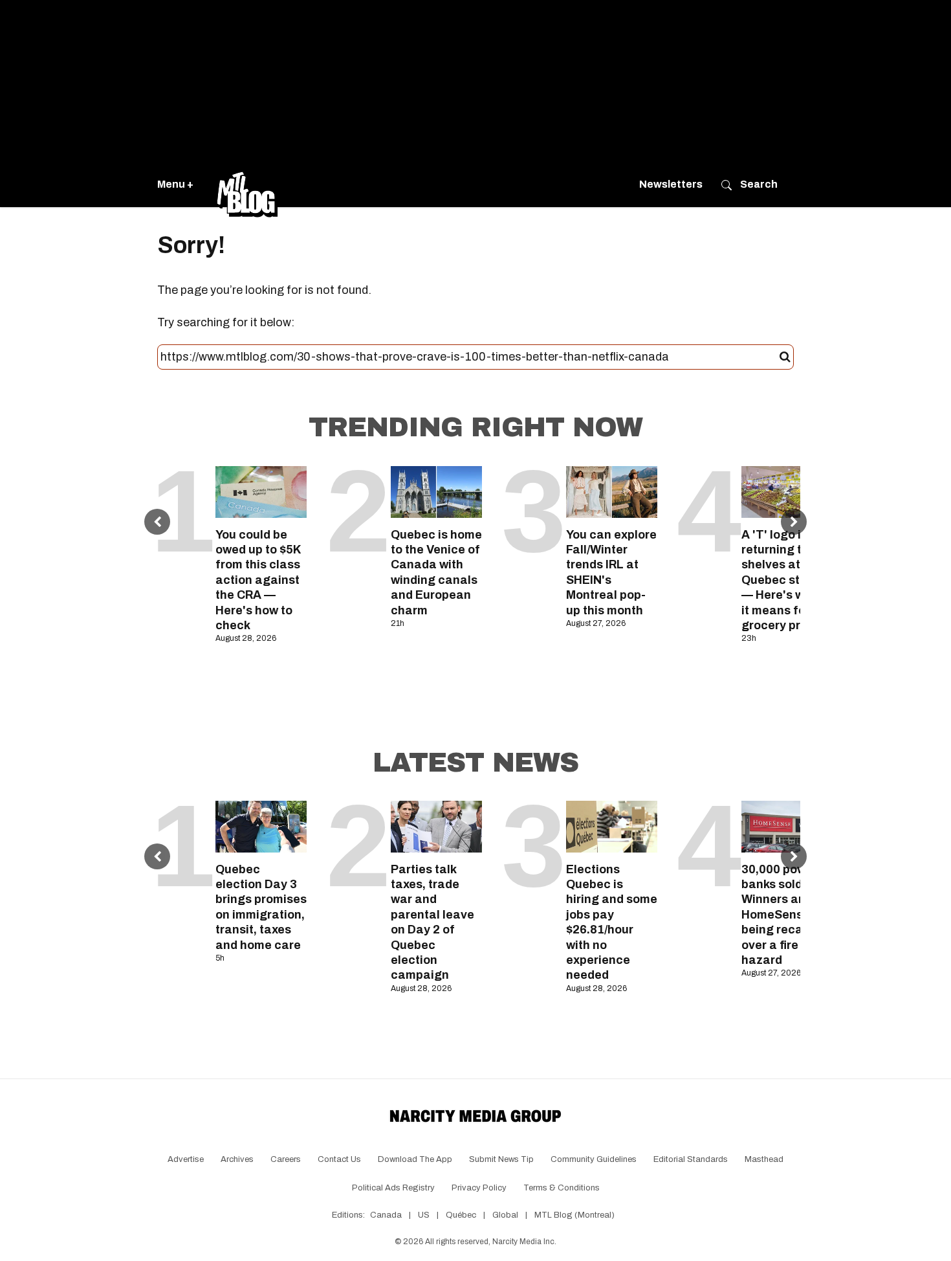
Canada (386, 1215)
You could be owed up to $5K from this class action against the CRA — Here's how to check (258, 580)
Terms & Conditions (561, 1187)
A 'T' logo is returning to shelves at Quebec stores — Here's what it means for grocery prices (783, 580)
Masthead (764, 1159)
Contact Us (339, 1159)
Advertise (186, 1159)
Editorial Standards (690, 1159)
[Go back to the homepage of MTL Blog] (247, 184)
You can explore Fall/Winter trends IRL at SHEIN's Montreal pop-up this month (611, 572)
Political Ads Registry (393, 1187)
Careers (285, 1159)
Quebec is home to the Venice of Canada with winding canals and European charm (436, 572)
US (424, 1215)
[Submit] (785, 357)
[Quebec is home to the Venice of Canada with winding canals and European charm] (436, 491)
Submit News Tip (501, 1159)
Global (505, 1215)
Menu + (175, 184)
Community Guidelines (594, 1159)
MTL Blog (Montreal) (574, 1215)
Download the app (415, 1159)
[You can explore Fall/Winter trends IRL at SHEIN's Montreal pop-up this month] (611, 491)
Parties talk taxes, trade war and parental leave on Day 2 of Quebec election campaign (432, 922)
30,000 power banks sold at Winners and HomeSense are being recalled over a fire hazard (786, 914)
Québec (461, 1215)
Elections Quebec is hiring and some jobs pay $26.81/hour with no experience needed (611, 922)
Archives (237, 1159)
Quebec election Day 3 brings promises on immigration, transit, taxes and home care (261, 907)
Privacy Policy (479, 1187)
